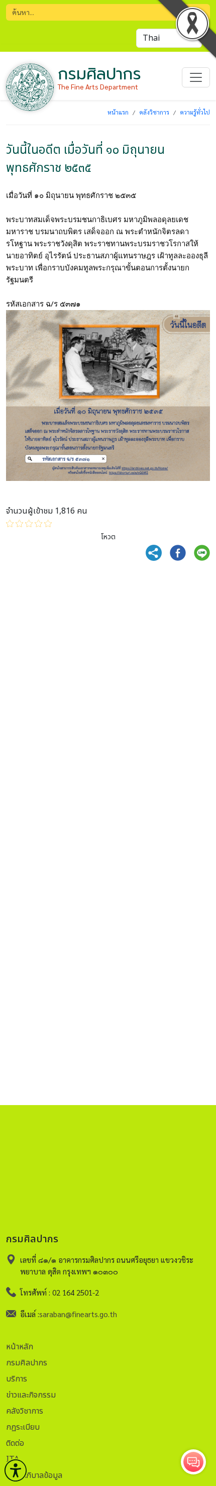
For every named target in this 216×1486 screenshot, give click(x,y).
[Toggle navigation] (196, 77)
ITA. (13, 1459)
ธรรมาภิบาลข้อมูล (34, 1475)
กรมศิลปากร (26, 1363)
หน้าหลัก (19, 1347)
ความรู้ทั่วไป (195, 112)
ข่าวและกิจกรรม (31, 1395)
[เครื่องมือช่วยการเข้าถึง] (16, 1470)
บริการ (16, 1379)
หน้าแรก (118, 112)
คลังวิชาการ (154, 112)
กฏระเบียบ (23, 1427)
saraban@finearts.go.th (78, 1314)
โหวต (108, 537)
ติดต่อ (15, 1443)
